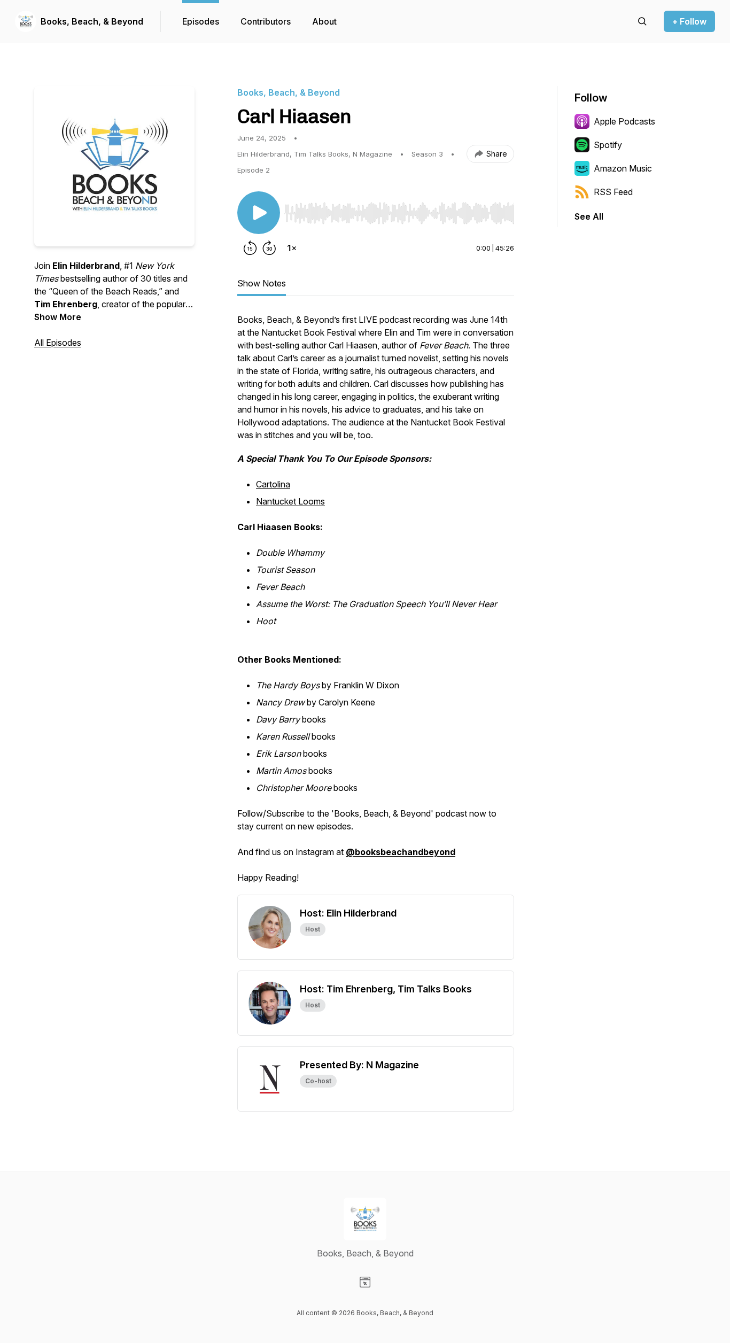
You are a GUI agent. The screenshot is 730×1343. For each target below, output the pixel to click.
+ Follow (689, 21)
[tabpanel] (375, 604)
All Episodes (57, 342)
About (324, 21)
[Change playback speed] (291, 247)
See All (588, 216)
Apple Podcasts (624, 121)
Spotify (608, 144)
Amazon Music (623, 168)
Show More (57, 317)
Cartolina (273, 484)
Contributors (265, 21)
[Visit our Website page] (365, 1282)
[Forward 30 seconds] (269, 247)
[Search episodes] (642, 21)
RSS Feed (613, 192)
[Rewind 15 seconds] (250, 247)
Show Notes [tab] (261, 283)
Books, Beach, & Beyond (92, 21)
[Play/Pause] (258, 212)
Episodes (200, 21)
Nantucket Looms (290, 501)
